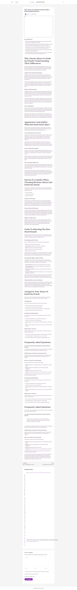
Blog (30, 541)
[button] (13, 2)
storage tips (26, 316)
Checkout (16, 2)
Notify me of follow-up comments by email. (31, 569)
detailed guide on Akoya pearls (47, 117)
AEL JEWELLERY (40, 2)
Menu (12, 2)
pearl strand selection (42, 262)
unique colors (49, 205)
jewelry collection (49, 145)
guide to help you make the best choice (36, 237)
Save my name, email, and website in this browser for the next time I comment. (37, 567)
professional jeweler (39, 450)
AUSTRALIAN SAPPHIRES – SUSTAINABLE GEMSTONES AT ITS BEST (39, 539)
